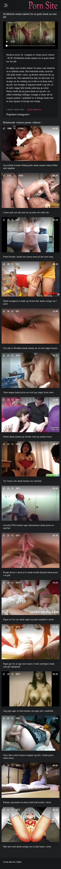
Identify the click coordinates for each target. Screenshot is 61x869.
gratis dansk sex (34, 109)
